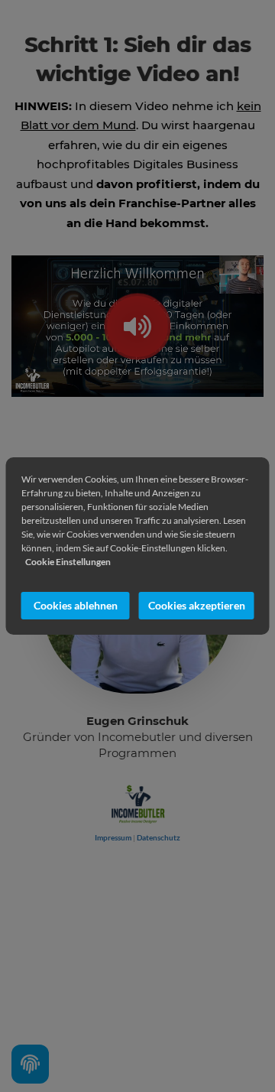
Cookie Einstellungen (68, 561)
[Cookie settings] (30, 1064)
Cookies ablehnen (76, 605)
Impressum (113, 837)
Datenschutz (158, 837)
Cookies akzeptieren (196, 605)
